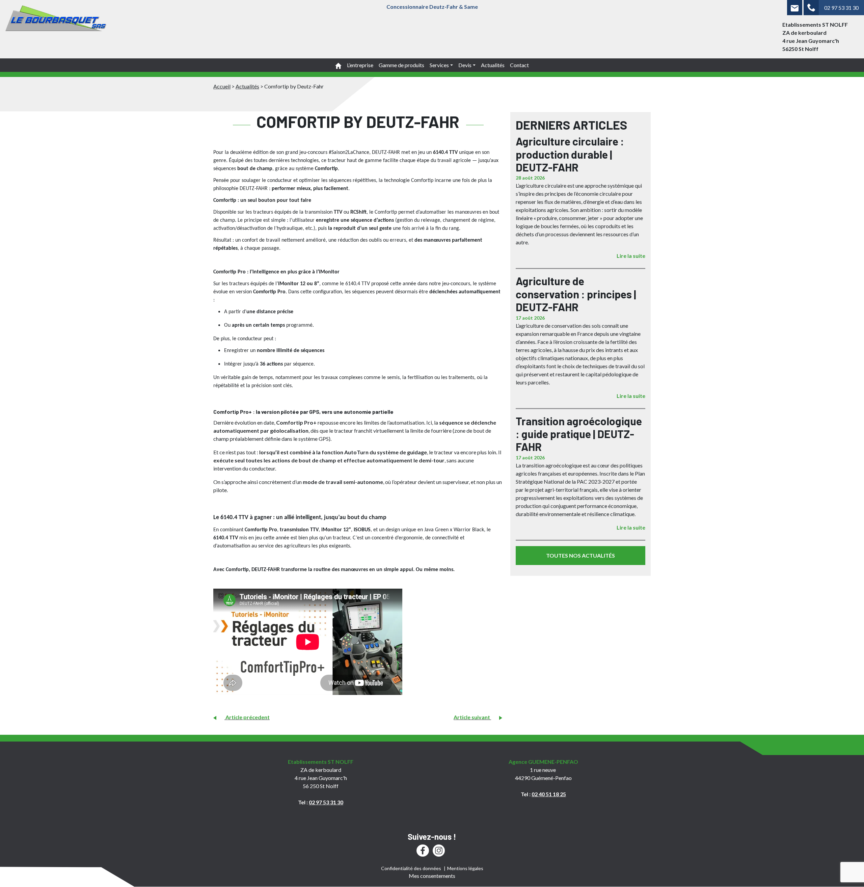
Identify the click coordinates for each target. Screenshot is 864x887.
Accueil (222, 86)
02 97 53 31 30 (841, 7)
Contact (519, 65)
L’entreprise (360, 65)
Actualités (493, 65)
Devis (464, 65)
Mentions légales (465, 868)
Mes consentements (432, 875)
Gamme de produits (401, 65)
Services (439, 65)
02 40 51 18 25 (549, 794)
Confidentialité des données (411, 868)
